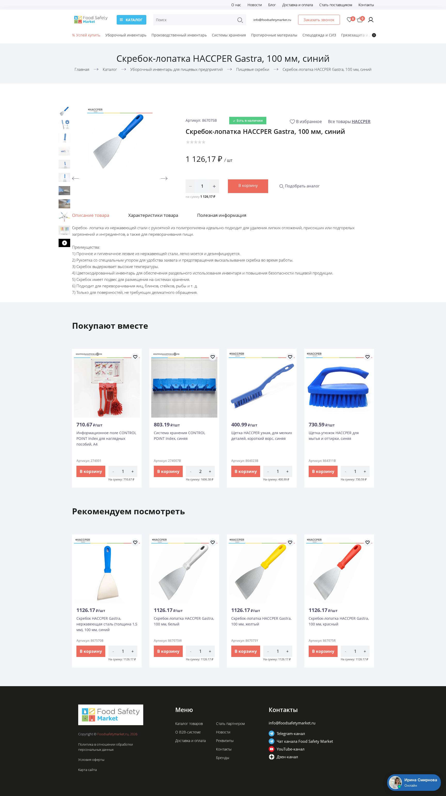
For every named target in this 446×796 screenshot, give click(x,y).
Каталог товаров (189, 723)
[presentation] (374, 35)
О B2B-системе (188, 732)
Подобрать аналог (302, 185)
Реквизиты (225, 740)
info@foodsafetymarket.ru (272, 20)
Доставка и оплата (297, 4)
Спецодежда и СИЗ (319, 35)
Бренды (222, 757)
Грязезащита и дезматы (362, 35)
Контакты (366, 4)
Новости (255, 4)
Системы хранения (229, 35)
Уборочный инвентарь (125, 35)
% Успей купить (86, 35)
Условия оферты (91, 759)
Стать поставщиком (335, 4)
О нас (236, 4)
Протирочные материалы (274, 35)
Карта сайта (87, 769)
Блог (272, 4)
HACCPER (361, 121)
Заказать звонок (319, 19)
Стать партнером (230, 723)
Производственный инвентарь (179, 35)
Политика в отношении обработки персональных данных (105, 747)
